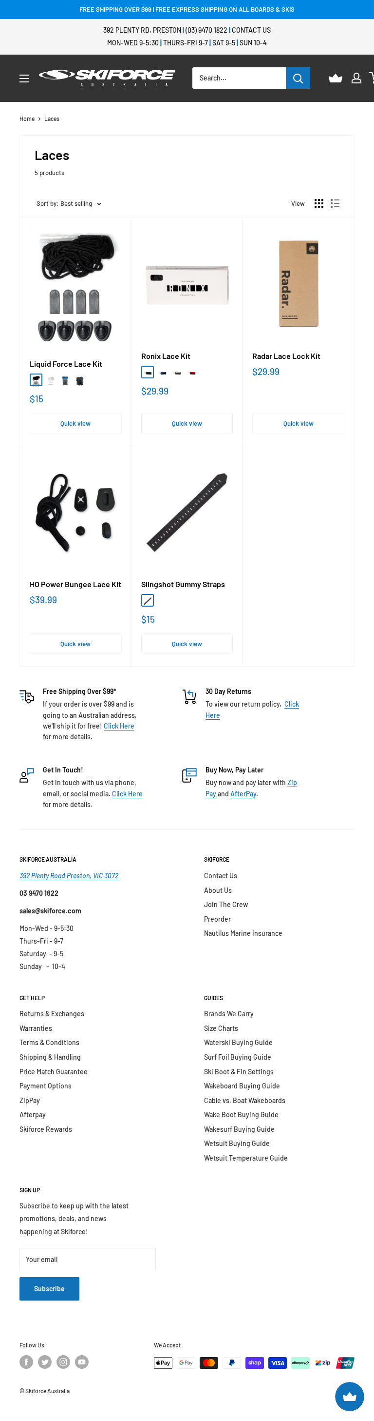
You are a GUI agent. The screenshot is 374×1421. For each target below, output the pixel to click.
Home (27, 118)
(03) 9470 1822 (206, 30)
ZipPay (29, 1100)
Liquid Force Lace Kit (66, 364)
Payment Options (45, 1086)
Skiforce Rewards (45, 1129)
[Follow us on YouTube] (82, 1362)
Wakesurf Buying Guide (239, 1129)
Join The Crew (226, 904)
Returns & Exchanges (51, 1013)
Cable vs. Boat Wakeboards (244, 1100)
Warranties (35, 1028)
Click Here (119, 726)
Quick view (75, 423)
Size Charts (221, 1028)
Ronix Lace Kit (165, 356)
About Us (218, 890)
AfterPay (243, 793)
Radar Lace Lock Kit (286, 356)
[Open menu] (24, 78)
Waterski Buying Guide (238, 1042)
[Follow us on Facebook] (26, 1362)
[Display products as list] (335, 203)
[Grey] (65, 379)
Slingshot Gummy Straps (183, 584)
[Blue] (162, 372)
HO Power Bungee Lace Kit (75, 584)
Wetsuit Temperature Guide (246, 1158)
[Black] (36, 379)
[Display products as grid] (319, 203)
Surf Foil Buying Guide (237, 1057)
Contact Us (251, 30)
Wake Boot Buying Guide (241, 1114)
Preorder (217, 919)
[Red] (191, 372)
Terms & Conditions (49, 1042)
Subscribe (49, 1288)
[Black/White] (79, 379)
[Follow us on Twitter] (45, 1362)
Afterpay (32, 1114)
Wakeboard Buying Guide (242, 1086)
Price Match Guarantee (53, 1071)
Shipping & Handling (50, 1057)
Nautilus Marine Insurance (243, 933)
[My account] (356, 78)
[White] (50, 379)
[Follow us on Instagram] (63, 1362)
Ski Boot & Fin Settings (239, 1071)
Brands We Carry (229, 1013)
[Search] (298, 78)
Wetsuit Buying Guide (237, 1143)
